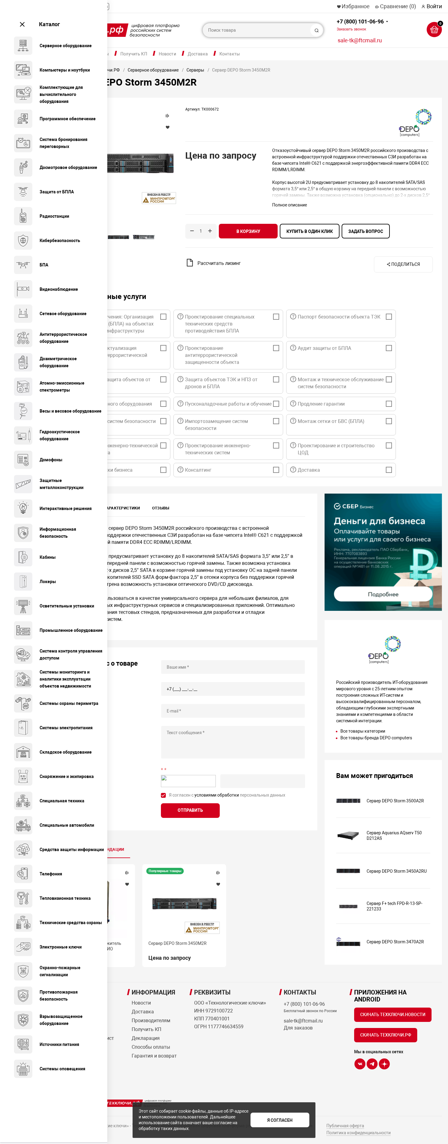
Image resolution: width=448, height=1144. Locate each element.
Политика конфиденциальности (358, 1132)
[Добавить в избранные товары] (127, 884)
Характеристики (122, 508)
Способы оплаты (151, 1047)
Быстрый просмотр (184, 904)
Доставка (198, 53)
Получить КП (133, 53)
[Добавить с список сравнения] (127, 873)
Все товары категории (362, 731)
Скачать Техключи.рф (385, 1035)
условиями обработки (216, 795)
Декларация (146, 1038)
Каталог (49, 24)
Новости (167, 53)
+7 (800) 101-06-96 (360, 24)
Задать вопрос (365, 231)
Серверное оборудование (153, 70)
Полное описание (289, 204)
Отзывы (160, 508)
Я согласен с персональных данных (227, 795)
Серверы (195, 70)
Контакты (229, 53)
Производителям (151, 1020)
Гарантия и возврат (154, 1056)
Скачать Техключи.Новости (392, 1014)
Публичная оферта (345, 1125)
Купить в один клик (309, 231)
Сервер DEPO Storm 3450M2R (177, 943)
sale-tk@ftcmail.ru (360, 40)
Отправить (190, 810)
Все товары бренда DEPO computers (376, 737)
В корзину (248, 231)
